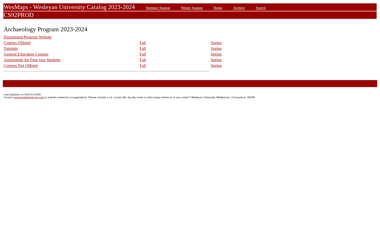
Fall (143, 43)
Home (218, 8)
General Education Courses (26, 54)
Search (260, 8)
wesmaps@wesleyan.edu (29, 97)
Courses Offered (17, 43)
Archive (239, 8)
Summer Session (158, 8)
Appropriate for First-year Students (32, 60)
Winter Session (192, 8)
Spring (216, 43)
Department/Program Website (28, 37)
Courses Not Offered (21, 65)
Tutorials (11, 48)
